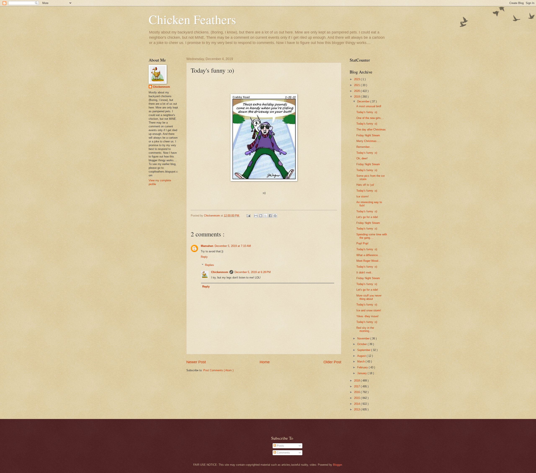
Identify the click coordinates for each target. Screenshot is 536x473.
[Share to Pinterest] (275, 216)
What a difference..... (369, 255)
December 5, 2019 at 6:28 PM (252, 272)
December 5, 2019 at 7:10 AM (233, 245)
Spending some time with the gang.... (371, 236)
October (362, 344)
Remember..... (365, 146)
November (363, 338)
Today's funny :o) (366, 112)
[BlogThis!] (261, 216)
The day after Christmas (371, 129)
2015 (357, 398)
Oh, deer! (362, 158)
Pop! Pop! (362, 243)
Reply (204, 256)
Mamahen (207, 245)
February (363, 367)
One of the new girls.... (370, 118)
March (361, 361)
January (362, 373)
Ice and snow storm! (368, 310)
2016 (357, 392)
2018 (357, 380)
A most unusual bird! (368, 106)
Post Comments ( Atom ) (218, 370)
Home (265, 362)
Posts (280, 445)
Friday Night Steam (368, 135)
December (363, 101)
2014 (357, 403)
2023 (357, 79)
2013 (357, 409)
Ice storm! (362, 196)
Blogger (337, 464)
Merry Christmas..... (368, 141)
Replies (209, 264)
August (362, 355)
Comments (283, 452)
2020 (357, 91)
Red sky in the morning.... (365, 329)
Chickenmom (219, 272)
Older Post (332, 362)
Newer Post (196, 362)
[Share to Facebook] (270, 216)
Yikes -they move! (367, 316)
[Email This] (256, 216)
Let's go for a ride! (367, 217)
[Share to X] (265, 216)
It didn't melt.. (364, 272)
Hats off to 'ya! (365, 184)
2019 (357, 96)
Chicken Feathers (192, 19)
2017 (357, 386)
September (364, 350)
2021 (357, 85)
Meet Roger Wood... (368, 260)
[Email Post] (248, 215)
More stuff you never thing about (368, 297)
